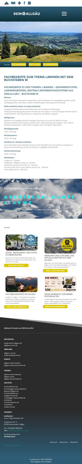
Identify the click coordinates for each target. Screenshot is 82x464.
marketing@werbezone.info (18, 430)
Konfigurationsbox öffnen (12, 445)
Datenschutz (64, 442)
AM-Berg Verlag (15, 209)
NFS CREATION (46, 459)
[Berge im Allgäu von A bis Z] (6, 5)
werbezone (36, 459)
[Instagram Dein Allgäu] (29, 5)
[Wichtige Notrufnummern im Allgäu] (19, 5)
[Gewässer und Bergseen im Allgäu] (13, 5)
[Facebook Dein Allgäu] (24, 5)
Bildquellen (74, 442)
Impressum (53, 442)
